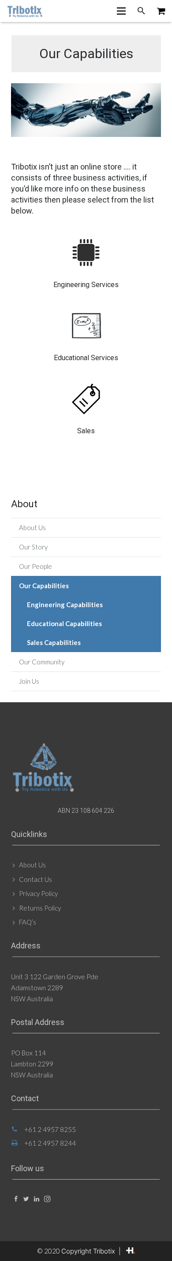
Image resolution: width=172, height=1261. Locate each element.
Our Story (33, 547)
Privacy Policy (38, 893)
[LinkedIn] (36, 1199)
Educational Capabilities (64, 623)
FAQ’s (27, 922)
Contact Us (35, 879)
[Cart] (161, 11)
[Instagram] (47, 1199)
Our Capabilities (44, 586)
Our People (35, 566)
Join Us (29, 681)
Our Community (41, 662)
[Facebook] (15, 1199)
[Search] (141, 11)
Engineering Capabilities (65, 604)
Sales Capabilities (54, 642)
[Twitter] (26, 1199)
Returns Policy (40, 908)
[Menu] (121, 11)
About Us (32, 527)
